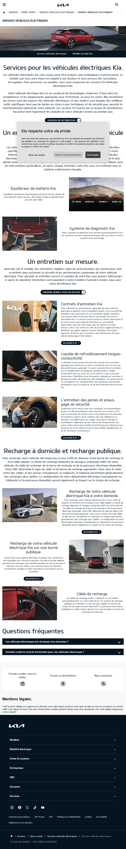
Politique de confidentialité (69, 817)
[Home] (11, 836)
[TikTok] (35, 807)
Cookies (88, 817)
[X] (27, 807)
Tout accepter (93, 155)
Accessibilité (101, 817)
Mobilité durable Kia (82, 53)
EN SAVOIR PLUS (90, 532)
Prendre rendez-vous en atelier (61, 292)
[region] (63, 142)
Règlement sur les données (20, 822)
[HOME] (4, 12)
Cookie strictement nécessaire (68, 155)
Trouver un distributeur (61, 120)
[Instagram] (12, 807)
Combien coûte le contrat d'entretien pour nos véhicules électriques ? (45, 651)
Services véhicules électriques (52, 53)
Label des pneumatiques (19, 817)
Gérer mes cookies (37, 155)
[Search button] (116, 4)
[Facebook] (20, 807)
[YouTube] (43, 807)
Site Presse (39, 817)
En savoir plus (70, 343)
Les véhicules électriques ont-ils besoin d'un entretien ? (37, 641)
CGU (51, 817)
